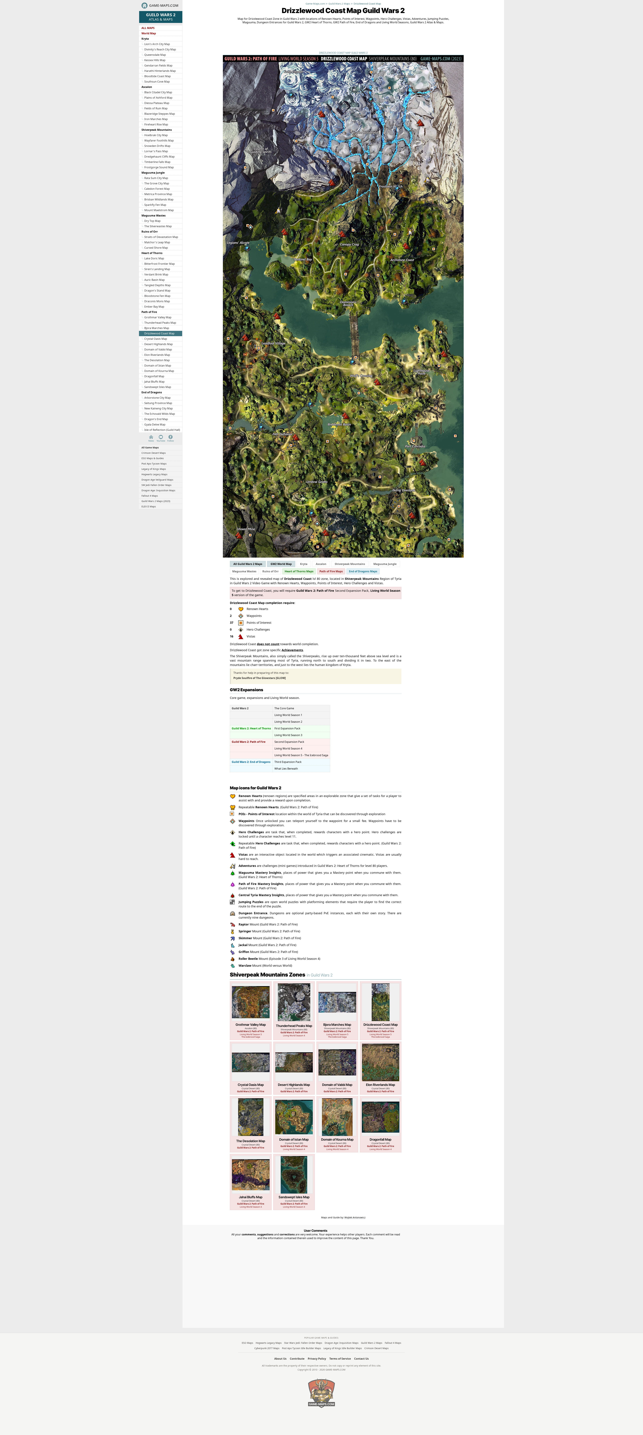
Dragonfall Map (154, 376)
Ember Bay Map (154, 306)
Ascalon (146, 87)
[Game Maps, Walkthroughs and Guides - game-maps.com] (321, 1393)
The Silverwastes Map (158, 226)
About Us (280, 1358)
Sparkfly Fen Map (155, 205)
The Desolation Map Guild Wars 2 (250, 1124)
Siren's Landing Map (157, 269)
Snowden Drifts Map (157, 146)
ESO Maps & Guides (152, 458)
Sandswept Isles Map (157, 387)
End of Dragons (151, 392)
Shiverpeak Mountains (156, 130)
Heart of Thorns (151, 253)
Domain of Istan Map (157, 365)
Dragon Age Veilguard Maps (157, 479)
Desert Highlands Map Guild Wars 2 (294, 1068)
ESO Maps (247, 1342)
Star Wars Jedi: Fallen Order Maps (303, 1342)
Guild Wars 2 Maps (371, 1342)
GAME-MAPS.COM (163, 6)
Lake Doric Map (154, 258)
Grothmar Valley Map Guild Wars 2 (250, 1011)
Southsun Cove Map (157, 81)
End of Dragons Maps (363, 571)
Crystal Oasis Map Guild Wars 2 (250, 1068)
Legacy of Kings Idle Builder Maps (343, 1348)
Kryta (145, 39)
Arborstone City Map (157, 398)
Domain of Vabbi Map (158, 349)
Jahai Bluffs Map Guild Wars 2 (250, 1182)
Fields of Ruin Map (156, 108)
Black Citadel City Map (158, 92)
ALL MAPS (148, 28)
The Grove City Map (156, 183)
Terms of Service (340, 1358)
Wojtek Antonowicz (355, 1217)
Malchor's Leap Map (157, 242)
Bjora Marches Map (156, 328)
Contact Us (361, 1358)
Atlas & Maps (160, 17)
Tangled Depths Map (157, 285)
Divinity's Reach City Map (160, 49)
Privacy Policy (317, 1358)
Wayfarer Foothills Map (159, 140)
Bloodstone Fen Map (157, 296)
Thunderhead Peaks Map (160, 323)
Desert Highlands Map (158, 344)
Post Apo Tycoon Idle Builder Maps (301, 1348)
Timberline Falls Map (157, 162)
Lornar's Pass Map (156, 151)
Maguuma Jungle (153, 172)
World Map (148, 33)
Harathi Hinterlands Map (160, 71)
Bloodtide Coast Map (157, 76)
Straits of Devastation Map (161, 237)
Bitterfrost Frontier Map (159, 264)
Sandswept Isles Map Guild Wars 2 (294, 1182)
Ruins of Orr (149, 231)
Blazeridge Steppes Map (159, 114)
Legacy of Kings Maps (153, 469)
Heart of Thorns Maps (299, 571)
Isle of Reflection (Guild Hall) (162, 430)
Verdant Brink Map (156, 274)
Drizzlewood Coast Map (159, 333)
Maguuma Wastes (153, 215)
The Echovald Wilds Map (159, 414)
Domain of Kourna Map (159, 371)
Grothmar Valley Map (157, 317)
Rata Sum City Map (156, 178)
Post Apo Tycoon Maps (154, 463)
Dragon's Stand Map (157, 290)
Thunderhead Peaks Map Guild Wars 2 (294, 1011)
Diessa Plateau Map (156, 103)
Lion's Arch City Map (157, 44)
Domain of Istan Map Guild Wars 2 (294, 1124)
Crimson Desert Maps (153, 452)
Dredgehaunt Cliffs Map (159, 156)
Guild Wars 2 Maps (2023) (155, 501)
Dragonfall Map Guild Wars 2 (380, 1124)
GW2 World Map (281, 564)
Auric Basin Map (154, 280)
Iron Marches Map (156, 119)
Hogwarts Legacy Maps (154, 474)
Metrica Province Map (158, 194)
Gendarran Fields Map (158, 65)
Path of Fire (149, 312)
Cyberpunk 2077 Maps (266, 1348)
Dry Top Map (152, 221)
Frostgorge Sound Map (159, 167)
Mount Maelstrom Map (159, 210)
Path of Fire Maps (331, 571)
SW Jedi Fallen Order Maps (156, 485)
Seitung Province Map (158, 403)
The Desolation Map (157, 360)
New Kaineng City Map (158, 408)
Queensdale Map (155, 55)
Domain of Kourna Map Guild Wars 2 (337, 1124)
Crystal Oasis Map (155, 339)
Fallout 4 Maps (149, 495)
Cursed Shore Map (156, 247)
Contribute (297, 1358)
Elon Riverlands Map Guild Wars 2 (380, 1068)
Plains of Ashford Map (158, 97)
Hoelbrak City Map (156, 135)
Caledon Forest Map (157, 189)
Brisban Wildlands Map (158, 199)
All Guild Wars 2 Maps (247, 564)
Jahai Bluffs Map (154, 381)
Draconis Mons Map (157, 301)
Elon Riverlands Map (157, 355)
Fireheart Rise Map (156, 124)
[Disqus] (315, 1282)
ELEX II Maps (148, 506)
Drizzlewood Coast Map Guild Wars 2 (380, 1011)
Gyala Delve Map (154, 424)
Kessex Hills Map (154, 60)
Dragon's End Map (156, 419)
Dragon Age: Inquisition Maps (158, 490)
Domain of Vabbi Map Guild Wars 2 (337, 1068)
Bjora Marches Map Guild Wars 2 (337, 1011)
